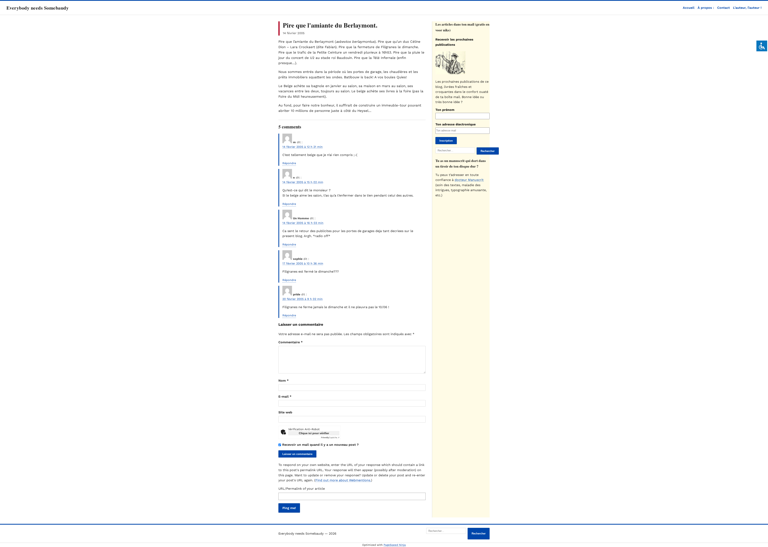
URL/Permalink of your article (301, 488)
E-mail (284, 396)
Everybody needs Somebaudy (37, 7)
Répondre (289, 163)
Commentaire (290, 342)
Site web (285, 412)
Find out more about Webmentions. (343, 480)
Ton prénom (444, 110)
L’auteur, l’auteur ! (747, 8)
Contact (723, 8)
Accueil (688, 8)
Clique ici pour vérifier (314, 433)
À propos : (706, 8)
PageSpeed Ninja (395, 544)
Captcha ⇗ (330, 437)
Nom (283, 380)
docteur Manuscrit (469, 180)
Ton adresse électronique (455, 124)
